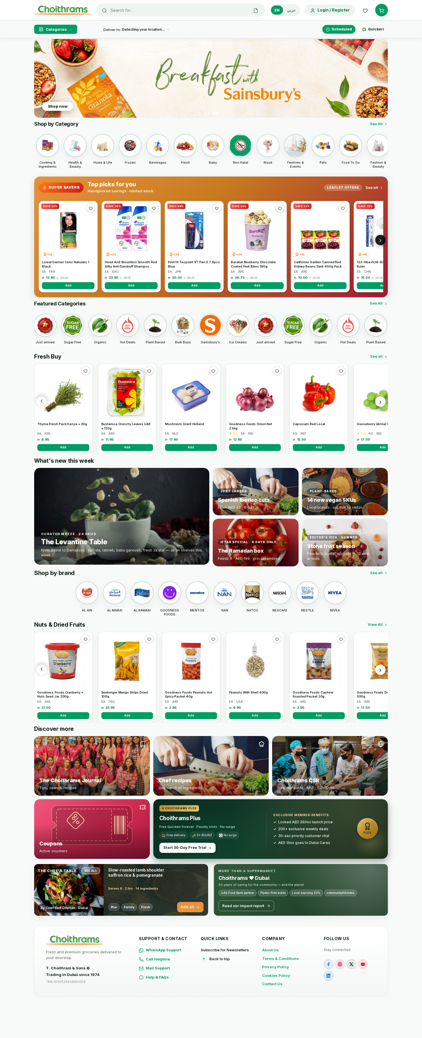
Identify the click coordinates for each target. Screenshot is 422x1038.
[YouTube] (363, 964)
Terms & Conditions (280, 958)
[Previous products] (41, 401)
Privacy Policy (275, 967)
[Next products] (380, 401)
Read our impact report (243, 905)
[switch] (285, 10)
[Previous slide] (42, 78)
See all (371, 187)
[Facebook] (329, 964)
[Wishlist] (365, 10)
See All (376, 123)
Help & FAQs (157, 977)
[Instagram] (340, 964)
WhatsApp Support (163, 950)
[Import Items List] (256, 10)
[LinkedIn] (329, 976)
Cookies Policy (276, 975)
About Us (270, 950)
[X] (351, 964)
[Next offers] (380, 240)
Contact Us (272, 983)
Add (68, 285)
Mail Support (158, 968)
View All (375, 624)
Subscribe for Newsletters (225, 950)
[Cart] (381, 10)
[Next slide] (380, 78)
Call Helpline (158, 959)
